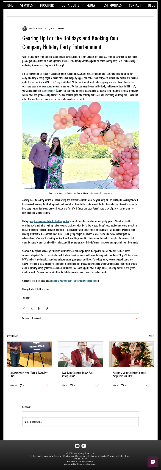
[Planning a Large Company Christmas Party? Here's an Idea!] (131, 354)
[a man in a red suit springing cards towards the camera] (80, 354)
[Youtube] (77, 446)
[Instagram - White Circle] (83, 446)
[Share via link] (46, 308)
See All (151, 335)
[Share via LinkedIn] (39, 308)
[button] (26, 5)
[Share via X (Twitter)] (31, 308)
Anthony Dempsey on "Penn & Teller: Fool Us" (29, 374)
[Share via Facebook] (23, 308)
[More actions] (137, 29)
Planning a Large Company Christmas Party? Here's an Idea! (130, 374)
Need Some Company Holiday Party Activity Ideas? (77, 374)
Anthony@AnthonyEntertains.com (80, 464)
